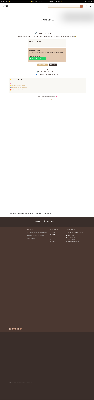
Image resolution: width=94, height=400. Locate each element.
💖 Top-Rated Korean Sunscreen (17, 83)
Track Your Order (42, 64)
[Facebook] (15, 329)
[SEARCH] (81, 6)
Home (41, 20)
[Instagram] (10, 329)
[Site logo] (6, 6)
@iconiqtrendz (54, 99)
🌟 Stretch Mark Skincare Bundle (17, 85)
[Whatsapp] (18, 329)
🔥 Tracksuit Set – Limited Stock (17, 89)
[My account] (85, 6)
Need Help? (52, 64)
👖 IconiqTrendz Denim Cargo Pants (18, 87)
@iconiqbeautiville (45, 99)
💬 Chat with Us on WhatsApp (37, 58)
